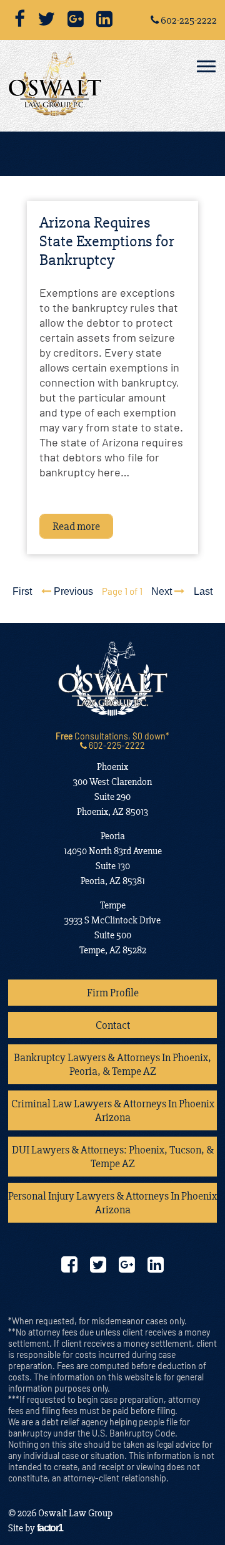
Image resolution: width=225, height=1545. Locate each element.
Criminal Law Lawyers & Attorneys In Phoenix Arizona (112, 1110)
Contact (113, 1025)
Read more (76, 526)
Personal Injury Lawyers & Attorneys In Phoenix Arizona (112, 1202)
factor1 (50, 1528)
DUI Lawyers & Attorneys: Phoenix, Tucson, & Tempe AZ (113, 1156)
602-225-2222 (188, 20)
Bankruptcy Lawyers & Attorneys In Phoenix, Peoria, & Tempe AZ (112, 1064)
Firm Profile (113, 992)
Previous (72, 591)
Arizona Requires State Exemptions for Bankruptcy (106, 241)
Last (203, 591)
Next (162, 591)
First (22, 591)
